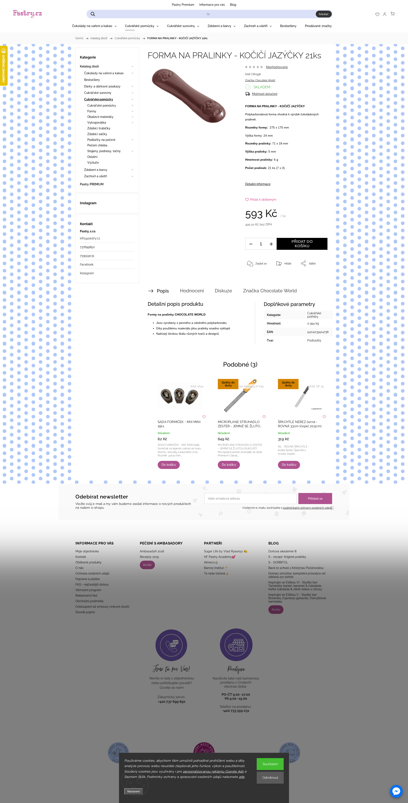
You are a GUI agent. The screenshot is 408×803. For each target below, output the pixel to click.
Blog (233, 4)
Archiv (147, 565)
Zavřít (318, 277)
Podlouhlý (314, 340)
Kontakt (80, 557)
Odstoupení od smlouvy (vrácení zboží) (102, 606)
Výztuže (93, 162)
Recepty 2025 (149, 557)
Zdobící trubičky (98, 128)
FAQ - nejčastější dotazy (92, 584)
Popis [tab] (163, 291)
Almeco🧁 (211, 562)
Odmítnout (270, 778)
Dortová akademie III (282, 551)
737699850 (87, 247)
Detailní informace (258, 184)
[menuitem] (94, 26)
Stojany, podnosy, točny (104, 151)
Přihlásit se (315, 498)
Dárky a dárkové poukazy (102, 86)
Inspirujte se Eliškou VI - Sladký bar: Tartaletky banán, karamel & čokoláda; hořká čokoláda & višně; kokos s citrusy (295, 586)
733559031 (87, 255)
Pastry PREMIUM (91, 184)
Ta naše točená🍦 (216, 573)
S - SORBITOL (278, 562)
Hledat (324, 14)
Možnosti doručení (264, 94)
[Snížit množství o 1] (250, 244)
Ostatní (92, 157)
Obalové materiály (100, 117)
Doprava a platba (87, 579)
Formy (91, 111)
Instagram (87, 273)
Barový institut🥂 (215, 568)
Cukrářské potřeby (314, 314)
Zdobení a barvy (96, 169)
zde (242, 777)
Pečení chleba (97, 145)
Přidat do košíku (302, 243)
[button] (396, 791)
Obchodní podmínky (89, 601)
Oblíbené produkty (88, 562)
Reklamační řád (86, 595)
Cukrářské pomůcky (98, 99)
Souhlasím (270, 764)
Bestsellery (92, 79)
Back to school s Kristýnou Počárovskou (295, 568)
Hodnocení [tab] (192, 290)
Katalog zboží (89, 66)
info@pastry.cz (90, 238)
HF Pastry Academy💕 (219, 557)
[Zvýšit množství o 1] (271, 244)
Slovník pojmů (85, 612)
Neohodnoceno (277, 67)
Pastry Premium (183, 4)
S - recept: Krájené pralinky (287, 557)
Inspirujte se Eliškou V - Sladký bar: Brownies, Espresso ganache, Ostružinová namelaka (297, 598)
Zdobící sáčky (97, 134)
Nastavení (133, 791)
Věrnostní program (88, 590)
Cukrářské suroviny (97, 92)
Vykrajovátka (96, 122)
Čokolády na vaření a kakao (104, 73)
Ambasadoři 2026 (152, 551)
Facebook (86, 264)
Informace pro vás (212, 4)
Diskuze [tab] (223, 290)
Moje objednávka (87, 551)
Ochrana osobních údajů (92, 573)
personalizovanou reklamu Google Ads (213, 771)
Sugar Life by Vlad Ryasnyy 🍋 (225, 551)
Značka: (260, 80)
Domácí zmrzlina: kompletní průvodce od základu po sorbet (296, 575)
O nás (79, 568)
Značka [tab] (270, 290)
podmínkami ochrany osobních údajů (307, 507)
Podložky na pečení (101, 139)
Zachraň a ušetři (95, 176)
